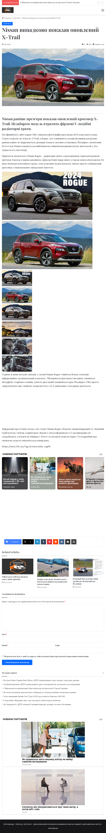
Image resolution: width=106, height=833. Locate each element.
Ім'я (4, 634)
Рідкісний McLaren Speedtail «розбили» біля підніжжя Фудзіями (85, 581)
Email (5, 645)
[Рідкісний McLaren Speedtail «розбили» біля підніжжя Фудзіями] (88, 567)
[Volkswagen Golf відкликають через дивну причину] (17, 566)
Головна (7, 18)
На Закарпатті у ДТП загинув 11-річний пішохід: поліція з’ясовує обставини (37, 704)
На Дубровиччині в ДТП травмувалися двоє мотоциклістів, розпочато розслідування (41, 684)
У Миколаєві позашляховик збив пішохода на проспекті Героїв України (50, 2)
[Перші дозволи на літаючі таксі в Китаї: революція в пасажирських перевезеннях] (53, 568)
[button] (53, 278)
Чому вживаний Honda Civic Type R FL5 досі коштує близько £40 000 (34, 696)
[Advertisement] (53, 408)
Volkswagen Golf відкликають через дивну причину (15, 578)
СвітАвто (17, 18)
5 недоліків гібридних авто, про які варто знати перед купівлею (32, 700)
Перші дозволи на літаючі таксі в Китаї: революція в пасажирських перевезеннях (52, 581)
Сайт (57, 645)
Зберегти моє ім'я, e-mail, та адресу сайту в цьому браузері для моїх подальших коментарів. (46, 656)
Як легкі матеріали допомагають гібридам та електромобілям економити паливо (39, 692)
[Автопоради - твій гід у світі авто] (8, 10)
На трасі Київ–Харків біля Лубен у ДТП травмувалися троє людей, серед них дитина (41, 680)
